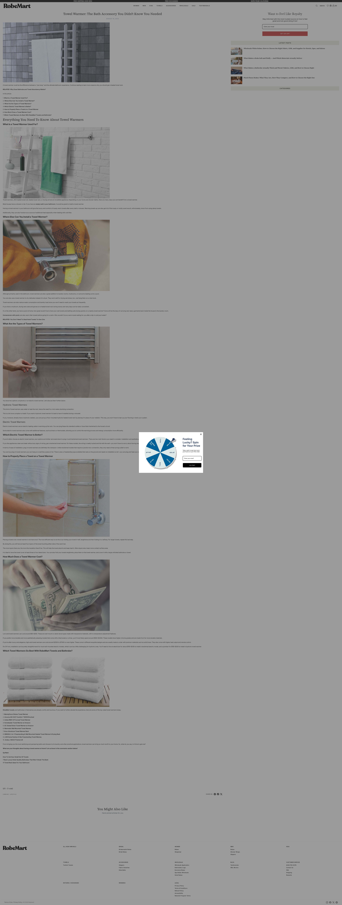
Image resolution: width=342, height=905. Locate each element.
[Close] (201, 434)
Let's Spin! (192, 465)
